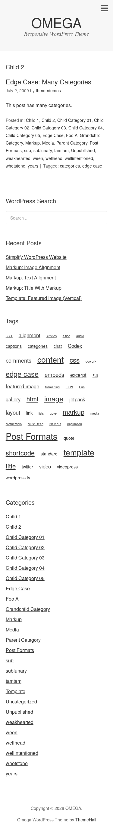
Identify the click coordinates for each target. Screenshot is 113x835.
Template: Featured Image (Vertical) (44, 298)
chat (58, 346)
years (33, 166)
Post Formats (32, 435)
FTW (69, 387)
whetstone (15, 166)
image (53, 398)
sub (27, 150)
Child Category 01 (74, 120)
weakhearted (18, 158)
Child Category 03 (49, 128)
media (94, 413)
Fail (95, 375)
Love (53, 413)
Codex (75, 345)
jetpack (77, 399)
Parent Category (71, 143)
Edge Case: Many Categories (48, 81)
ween (38, 158)
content (50, 359)
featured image (22, 386)
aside (66, 336)
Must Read (35, 424)
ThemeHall (85, 820)
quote (69, 438)
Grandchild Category (28, 608)
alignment (29, 335)
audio (80, 336)
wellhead (54, 158)
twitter (27, 467)
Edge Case (53, 135)
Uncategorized (21, 701)
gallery (13, 399)
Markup (32, 143)
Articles (51, 336)
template (79, 452)
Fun (82, 387)
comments (18, 360)
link (29, 413)
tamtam (61, 150)
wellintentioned (79, 158)
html (32, 398)
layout (13, 412)
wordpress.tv (18, 478)
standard (49, 454)
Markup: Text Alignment (31, 277)
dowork (91, 361)
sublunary (42, 150)
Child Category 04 (85, 128)
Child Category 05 (23, 135)
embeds (54, 374)
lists (41, 413)
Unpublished (83, 150)
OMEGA (56, 22)
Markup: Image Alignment (33, 267)
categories (70, 166)
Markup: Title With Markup (33, 287)
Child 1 (32, 120)
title (11, 466)
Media (48, 143)
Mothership (14, 424)
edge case (92, 166)
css (75, 359)
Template (15, 691)
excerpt (78, 374)
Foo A (71, 135)
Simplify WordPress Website (36, 256)
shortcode (20, 452)
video (45, 466)
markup (73, 411)
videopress (67, 467)
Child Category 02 (25, 547)
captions (14, 346)
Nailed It (55, 424)
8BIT (9, 336)
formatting (52, 387)
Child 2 (48, 120)
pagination (74, 424)
